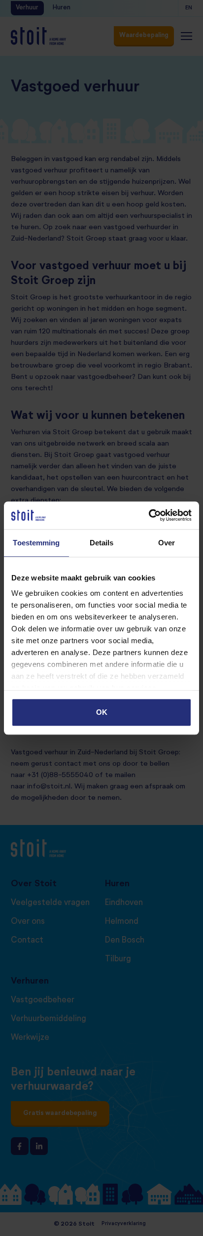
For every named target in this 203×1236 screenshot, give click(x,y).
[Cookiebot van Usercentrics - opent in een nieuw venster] (148, 515)
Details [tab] (102, 542)
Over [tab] (166, 542)
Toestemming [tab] (36, 542)
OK (101, 712)
